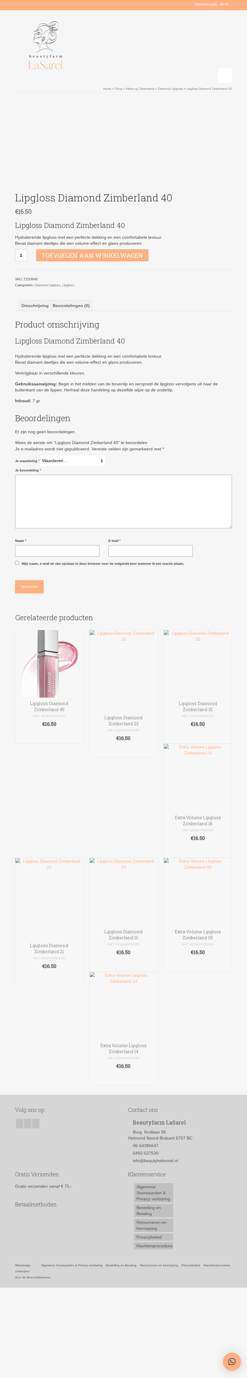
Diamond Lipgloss (48, 285)
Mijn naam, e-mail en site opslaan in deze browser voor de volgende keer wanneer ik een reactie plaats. (103, 563)
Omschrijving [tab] (35, 305)
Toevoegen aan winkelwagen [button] (49, 736)
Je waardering (27, 461)
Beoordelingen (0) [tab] (71, 305)
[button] (232, 1362)
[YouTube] (37, 4)
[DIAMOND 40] (123, 143)
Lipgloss (68, 285)
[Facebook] (19, 4)
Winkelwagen (211, 4)
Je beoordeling (28, 470)
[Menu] (225, 75)
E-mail (114, 541)
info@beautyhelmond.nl (155, 1160)
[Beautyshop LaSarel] (123, 46)
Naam (20, 541)
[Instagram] (28, 4)
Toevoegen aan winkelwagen (92, 255)
